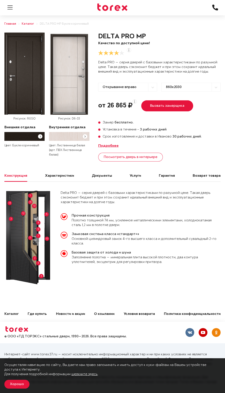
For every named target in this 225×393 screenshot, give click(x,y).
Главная (10, 24)
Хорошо (17, 384)
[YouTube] (203, 332)
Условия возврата (139, 314)
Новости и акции (70, 314)
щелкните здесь (84, 374)
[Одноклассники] (216, 332)
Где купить (37, 314)
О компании (104, 314)
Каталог (28, 24)
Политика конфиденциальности (192, 314)
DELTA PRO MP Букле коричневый (64, 24)
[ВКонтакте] (189, 332)
